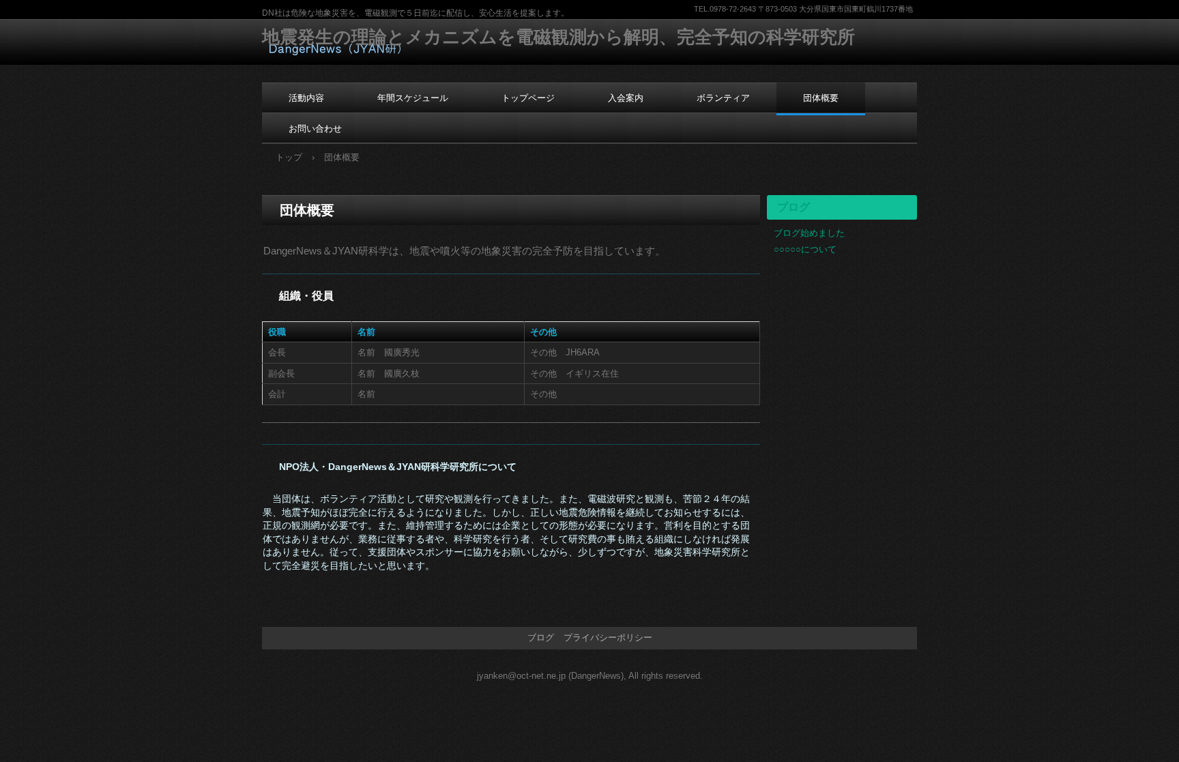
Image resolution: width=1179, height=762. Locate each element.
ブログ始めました (809, 233)
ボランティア (723, 98)
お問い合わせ (315, 128)
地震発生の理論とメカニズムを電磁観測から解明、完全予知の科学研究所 (558, 37)
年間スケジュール (412, 98)
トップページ (528, 98)
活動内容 (306, 98)
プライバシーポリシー (608, 637)
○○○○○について (805, 249)
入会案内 (625, 98)
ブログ (793, 207)
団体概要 (821, 98)
